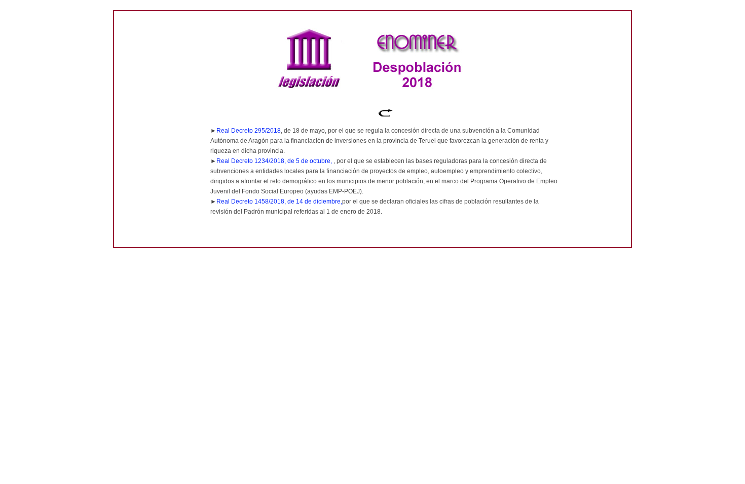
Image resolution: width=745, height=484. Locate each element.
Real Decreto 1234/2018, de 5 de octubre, (274, 161)
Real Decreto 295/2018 (248, 130)
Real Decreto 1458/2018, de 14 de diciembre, (279, 201)
